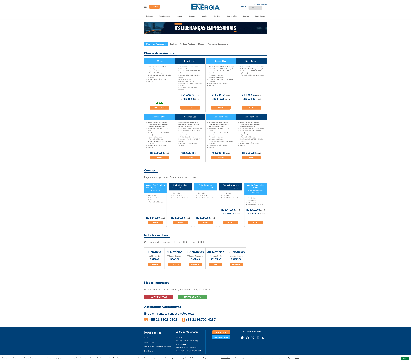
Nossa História (149, 342)
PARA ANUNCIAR (221, 337)
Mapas (201, 44)
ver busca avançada (260, 5)
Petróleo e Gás (164, 16)
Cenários (192, 16)
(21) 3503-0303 (181, 341)
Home (150, 16)
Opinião (204, 16)
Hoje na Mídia (232, 16)
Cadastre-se (159, 108)
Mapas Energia (192, 297)
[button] (145, 6)
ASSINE (154, 6)
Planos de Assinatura (156, 44)
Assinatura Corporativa (218, 44)
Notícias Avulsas (187, 44)
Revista (246, 16)
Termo (297, 358)
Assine (190, 108)
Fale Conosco (148, 338)
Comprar (154, 264)
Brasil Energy (260, 16)
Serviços (217, 16)
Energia (179, 16)
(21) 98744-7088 (192, 341)
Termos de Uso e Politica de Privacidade (157, 347)
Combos (173, 44)
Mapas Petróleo (159, 297)
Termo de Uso (225, 358)
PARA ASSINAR (221, 332)
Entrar (243, 6)
